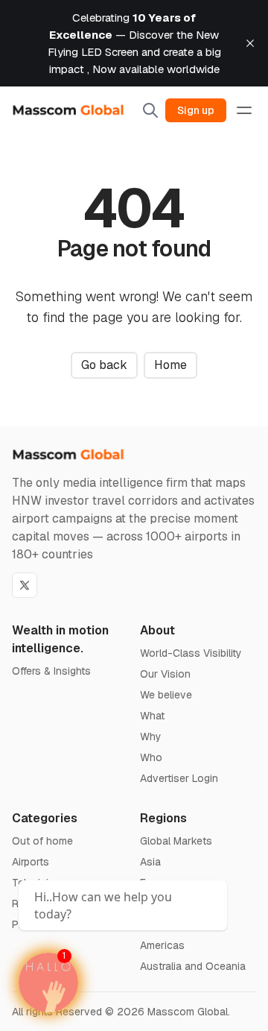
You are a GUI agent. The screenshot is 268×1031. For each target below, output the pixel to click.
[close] (250, 43)
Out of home (42, 841)
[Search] (150, 110)
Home (170, 365)
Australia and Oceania (193, 966)
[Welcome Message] (48, 982)
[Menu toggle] (244, 110)
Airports (30, 861)
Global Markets (176, 841)
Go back (104, 365)
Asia (150, 861)
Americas (162, 945)
